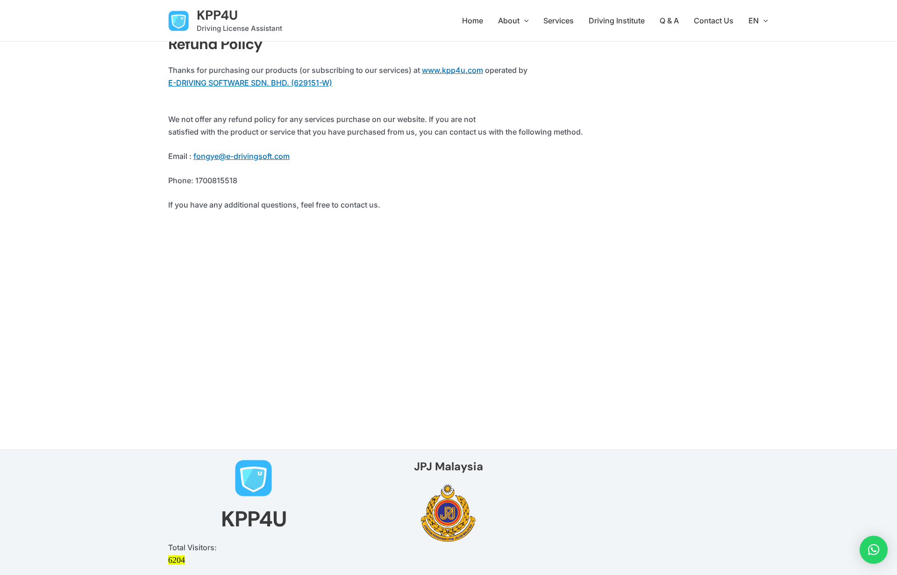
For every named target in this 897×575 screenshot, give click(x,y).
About (509, 20)
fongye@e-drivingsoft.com (241, 156)
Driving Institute (617, 20)
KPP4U (217, 15)
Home (472, 20)
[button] (524, 21)
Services (558, 20)
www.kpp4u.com (452, 70)
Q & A (669, 20)
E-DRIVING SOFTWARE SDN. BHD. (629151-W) (250, 82)
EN (753, 20)
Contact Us (713, 20)
